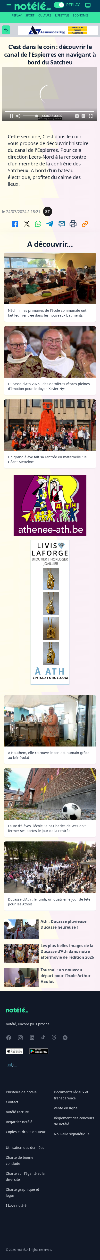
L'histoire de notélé (21, 1092)
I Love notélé (16, 1205)
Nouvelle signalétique (72, 1134)
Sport (29, 15)
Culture (44, 15)
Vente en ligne (65, 1108)
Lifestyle (62, 15)
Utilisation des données (25, 1147)
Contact (12, 1102)
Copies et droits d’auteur (26, 1131)
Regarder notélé (19, 1122)
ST (47, 211)
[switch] (59, 5)
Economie (80, 15)
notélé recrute (17, 1112)
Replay (17, 15)
